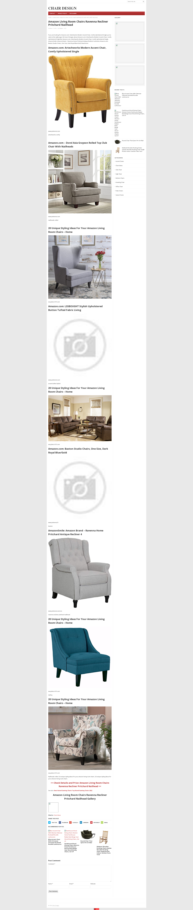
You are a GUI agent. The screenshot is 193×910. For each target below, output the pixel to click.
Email (106, 822)
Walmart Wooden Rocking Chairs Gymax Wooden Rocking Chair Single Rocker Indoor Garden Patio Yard (133, 149)
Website (92, 884)
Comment (51, 864)
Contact (52, 13)
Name (50, 884)
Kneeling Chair (120, 182)
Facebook (65, 822)
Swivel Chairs (120, 195)
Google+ (75, 822)
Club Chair (119, 170)
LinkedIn (85, 822)
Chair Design (55, 905)
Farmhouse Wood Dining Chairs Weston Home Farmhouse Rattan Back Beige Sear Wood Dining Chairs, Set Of (133, 112)
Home (49, 17)
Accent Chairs (120, 161)
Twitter (54, 822)
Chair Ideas (56, 17)
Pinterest (96, 822)
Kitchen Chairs (120, 178)
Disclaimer (73, 13)
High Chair (119, 174)
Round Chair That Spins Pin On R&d (132, 140)
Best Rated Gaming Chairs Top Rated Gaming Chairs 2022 (73, 790)
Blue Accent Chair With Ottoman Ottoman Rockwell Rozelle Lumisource (131, 95)
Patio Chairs (119, 191)
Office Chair (119, 186)
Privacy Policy (62, 13)
